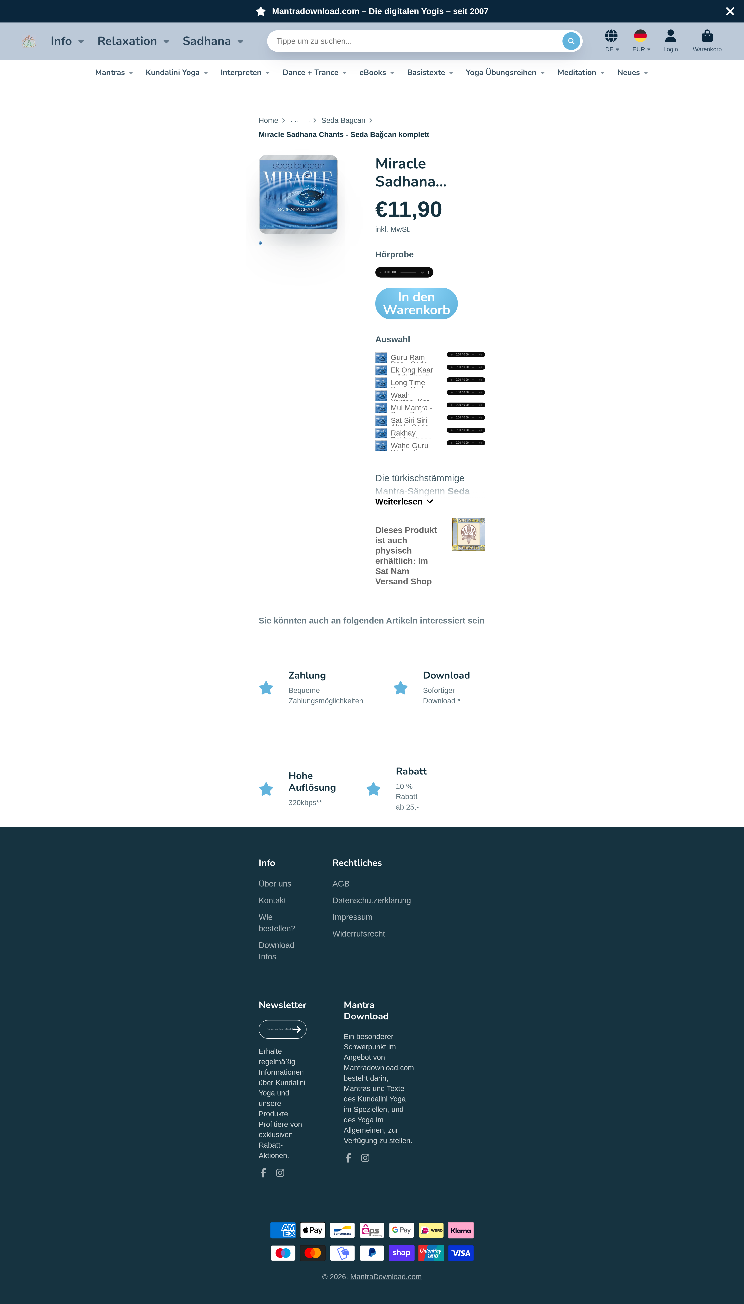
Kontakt (272, 900)
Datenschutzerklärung (371, 900)
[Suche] (571, 41)
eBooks (372, 72)
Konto (670, 41)
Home (268, 120)
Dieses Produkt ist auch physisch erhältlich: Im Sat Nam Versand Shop (406, 555)
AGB (341, 883)
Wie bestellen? (277, 922)
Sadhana (207, 41)
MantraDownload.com (386, 1276)
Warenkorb (707, 41)
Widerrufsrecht (358, 933)
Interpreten (241, 72)
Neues (628, 72)
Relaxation (127, 41)
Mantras (110, 72)
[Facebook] (263, 1172)
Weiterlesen (399, 501)
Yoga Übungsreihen (501, 72)
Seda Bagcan (343, 120)
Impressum (352, 917)
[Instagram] (280, 1172)
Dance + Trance (310, 72)
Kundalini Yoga (173, 72)
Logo (29, 41)
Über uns (275, 883)
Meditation (576, 72)
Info (61, 41)
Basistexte (426, 72)
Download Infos (276, 951)
